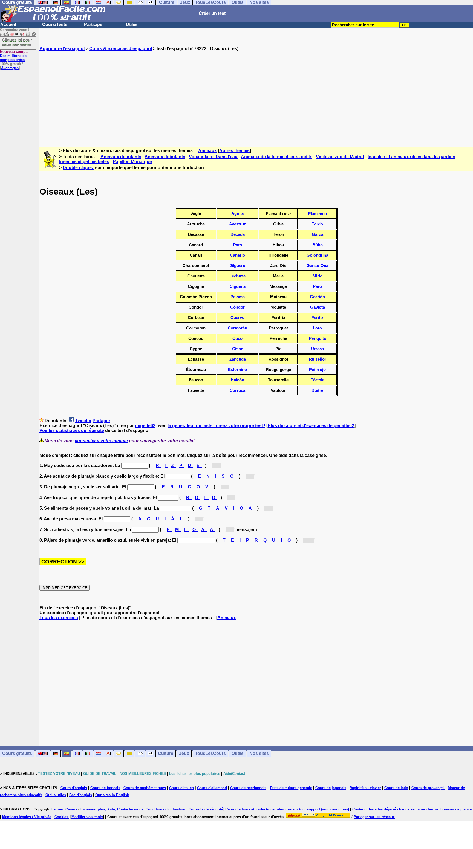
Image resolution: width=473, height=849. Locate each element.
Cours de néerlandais (248, 788)
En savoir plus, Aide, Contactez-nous (111, 809)
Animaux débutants (120, 156)
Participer (94, 24)
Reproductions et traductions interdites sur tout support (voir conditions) (287, 809)
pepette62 (145, 425)
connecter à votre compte (101, 440)
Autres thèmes (234, 150)
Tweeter (83, 420)
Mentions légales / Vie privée (26, 817)
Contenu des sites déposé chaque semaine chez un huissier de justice (412, 809)
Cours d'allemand (212, 788)
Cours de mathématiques (144, 788)
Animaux (207, 150)
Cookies (61, 817)
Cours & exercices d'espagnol (120, 48)
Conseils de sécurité (206, 809)
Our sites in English (112, 795)
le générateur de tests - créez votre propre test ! (216, 425)
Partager (101, 420)
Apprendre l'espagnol (62, 48)
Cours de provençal (428, 788)
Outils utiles (55, 795)
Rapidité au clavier (365, 788)
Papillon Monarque (132, 161)
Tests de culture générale (291, 788)
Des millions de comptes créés (14, 56)
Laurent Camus (64, 809)
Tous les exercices (58, 617)
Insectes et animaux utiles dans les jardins (411, 156)
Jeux (184, 753)
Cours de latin (396, 788)
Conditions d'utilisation (165, 809)
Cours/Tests (54, 24)
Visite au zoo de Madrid (340, 156)
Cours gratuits (17, 753)
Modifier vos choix (87, 817)
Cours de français (105, 788)
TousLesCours (210, 753)
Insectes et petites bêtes (84, 161)
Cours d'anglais (73, 788)
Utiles (132, 24)
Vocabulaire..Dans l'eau (213, 156)
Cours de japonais (330, 788)
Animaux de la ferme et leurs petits (276, 156)
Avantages (10, 68)
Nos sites (259, 753)
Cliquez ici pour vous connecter (17, 42)
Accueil (8, 24)
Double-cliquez (78, 167)
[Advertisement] (256, 94)
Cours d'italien (181, 788)
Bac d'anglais (80, 795)
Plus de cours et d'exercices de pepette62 (311, 425)
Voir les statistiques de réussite (71, 430)
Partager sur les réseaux (374, 817)
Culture (165, 753)
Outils (238, 753)
